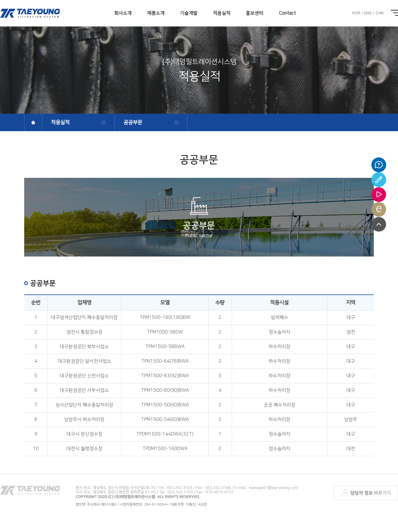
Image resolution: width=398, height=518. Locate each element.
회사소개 (123, 13)
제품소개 (156, 13)
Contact (287, 13)
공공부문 (133, 122)
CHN (379, 13)
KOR (356, 13)
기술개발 (189, 13)
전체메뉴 (394, 13)
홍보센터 (254, 13)
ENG (368, 13)
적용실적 (221, 13)
